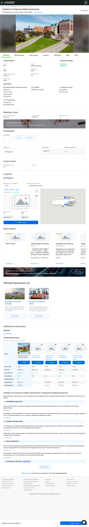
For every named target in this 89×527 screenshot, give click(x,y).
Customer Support (49, 483)
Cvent (2, 6)
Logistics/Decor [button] (44, 257)
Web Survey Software (29, 487)
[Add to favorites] (36, 196)
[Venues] (86, 2)
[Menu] (2, 2)
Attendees (6, 135)
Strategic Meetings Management (32, 485)
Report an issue (27, 473)
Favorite (85, 10)
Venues (8, 6)
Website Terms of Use (71, 483)
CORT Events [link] (10, 244)
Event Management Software (31, 479)
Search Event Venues (7, 481)
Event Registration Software (31, 481)
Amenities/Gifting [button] (35, 257)
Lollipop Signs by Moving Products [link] (40, 244)
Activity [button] (82, 257)
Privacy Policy (69, 479)
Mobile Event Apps (28, 483)
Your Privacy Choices (50, 485)
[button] (44, 33)
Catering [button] (58, 257)
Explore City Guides (7, 485)
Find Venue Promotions (8, 483)
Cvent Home (48, 479)
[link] (15, 237)
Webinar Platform (28, 490)
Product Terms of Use (71, 481)
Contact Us (48, 481)
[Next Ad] (36, 190)
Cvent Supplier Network (8, 479)
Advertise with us (70, 485)
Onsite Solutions (6, 487)
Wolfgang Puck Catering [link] (64, 244)
